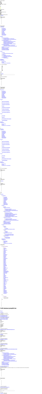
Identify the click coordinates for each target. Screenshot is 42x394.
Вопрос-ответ (4, 61)
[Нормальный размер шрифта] (0, 2)
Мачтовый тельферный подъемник (8, 42)
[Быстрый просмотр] (1, 327)
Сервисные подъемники (5, 44)
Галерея (3, 31)
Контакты (1, 59)
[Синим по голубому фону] (0, 6)
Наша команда (4, 137)
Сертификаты (4, 29)
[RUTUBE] (2, 66)
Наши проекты (4, 34)
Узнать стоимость (3, 345)
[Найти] (1, 75)
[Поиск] (1, 72)
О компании (2, 26)
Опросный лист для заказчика (6, 125)
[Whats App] (2, 70)
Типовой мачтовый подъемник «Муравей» (10, 43)
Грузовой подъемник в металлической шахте (10, 39)
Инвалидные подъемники (5, 47)
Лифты (3, 46)
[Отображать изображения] (0, 10)
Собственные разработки (5, 49)
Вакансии (3, 32)
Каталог (1, 36)
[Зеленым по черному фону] (0, 8)
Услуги (1, 51)
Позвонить (1, 393)
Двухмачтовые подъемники (7, 40)
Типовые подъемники (5, 48)
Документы (3, 30)
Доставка (3, 52)
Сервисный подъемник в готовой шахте (9, 45)
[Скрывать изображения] (0, 11)
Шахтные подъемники (5, 37)
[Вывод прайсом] (1, 320)
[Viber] (2, 69)
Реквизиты (3, 33)
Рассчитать (5, 393)
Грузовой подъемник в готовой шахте (9, 38)
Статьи (3, 62)
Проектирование (6, 57)
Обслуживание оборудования (6, 55)
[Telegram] (2, 67)
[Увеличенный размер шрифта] (1, 3)
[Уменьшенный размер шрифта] (0, 1)
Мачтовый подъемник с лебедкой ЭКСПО (9, 41)
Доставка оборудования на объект (8, 53)
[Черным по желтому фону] (0, 7)
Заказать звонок (3, 78)
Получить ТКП (2, 88)
